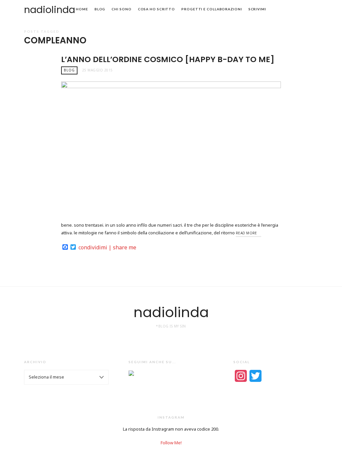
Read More (246, 233)
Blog (100, 9)
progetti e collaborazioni (211, 9)
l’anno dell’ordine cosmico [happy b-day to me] (168, 59)
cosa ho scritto (156, 9)
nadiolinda (49, 9)
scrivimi (257, 9)
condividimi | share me (107, 247)
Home (82, 9)
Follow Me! (171, 443)
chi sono (121, 9)
